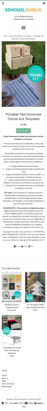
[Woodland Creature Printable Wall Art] (12, 287)
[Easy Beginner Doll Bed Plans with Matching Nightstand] (12, 330)
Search (4, 375)
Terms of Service (8, 383)
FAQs (4, 381)
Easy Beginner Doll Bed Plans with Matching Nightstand (12, 350)
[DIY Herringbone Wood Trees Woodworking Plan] (35, 287)
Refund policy (7, 386)
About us (5, 378)
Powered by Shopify (34, 399)
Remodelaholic (22, 399)
